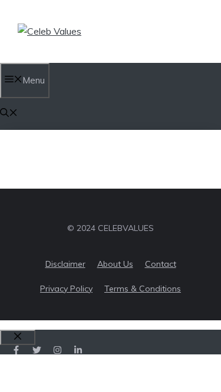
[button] (9, 113)
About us (115, 264)
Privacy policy (66, 288)
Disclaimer (65, 264)
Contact (160, 264)
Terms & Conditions (142, 288)
